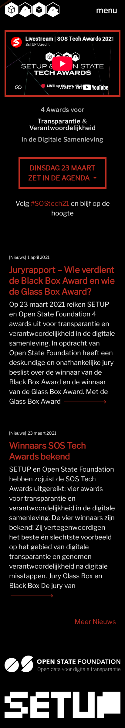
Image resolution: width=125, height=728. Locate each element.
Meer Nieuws (95, 622)
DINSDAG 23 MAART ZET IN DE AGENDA (61, 173)
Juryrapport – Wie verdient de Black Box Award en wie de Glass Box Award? (62, 281)
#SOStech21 (50, 203)
